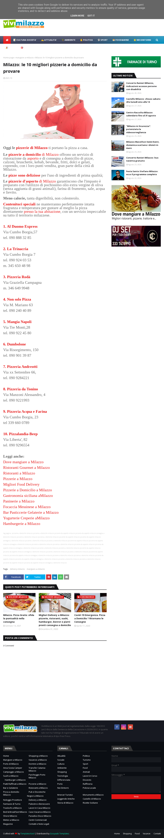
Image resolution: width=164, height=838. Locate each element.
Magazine (8, 823)
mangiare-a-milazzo (25, 57)
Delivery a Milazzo (37, 799)
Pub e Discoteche (37, 791)
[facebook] (116, 727)
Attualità (61, 755)
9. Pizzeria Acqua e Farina (25, 411)
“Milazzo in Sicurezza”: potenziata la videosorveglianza (138, 129)
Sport (85, 763)
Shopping (62, 771)
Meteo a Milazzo (11, 819)
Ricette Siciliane (90, 802)
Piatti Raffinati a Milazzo (14, 783)
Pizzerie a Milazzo (17, 479)
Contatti (157, 833)
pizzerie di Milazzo (32, 148)
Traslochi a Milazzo (12, 807)
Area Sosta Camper (12, 767)
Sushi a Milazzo (10, 775)
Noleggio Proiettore (12, 799)
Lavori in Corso (90, 775)
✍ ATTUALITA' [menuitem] (49, 39)
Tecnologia (62, 775)
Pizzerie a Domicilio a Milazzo (27, 490)
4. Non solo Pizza (17, 299)
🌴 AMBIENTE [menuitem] (68, 39)
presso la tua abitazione (42, 211)
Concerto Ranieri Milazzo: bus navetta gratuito (142, 159)
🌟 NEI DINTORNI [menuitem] (142, 39)
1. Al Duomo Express (20, 226)
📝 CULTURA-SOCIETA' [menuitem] (24, 39)
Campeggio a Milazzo (13, 771)
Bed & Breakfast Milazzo (15, 811)
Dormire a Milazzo (37, 763)
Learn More (77, 15)
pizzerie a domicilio (24, 154)
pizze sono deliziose (24, 175)
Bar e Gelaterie (10, 787)
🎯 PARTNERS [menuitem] (27, 47)
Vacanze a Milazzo (38, 759)
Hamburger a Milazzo (15, 779)
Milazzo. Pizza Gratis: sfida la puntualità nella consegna (18, 618)
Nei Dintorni (63, 787)
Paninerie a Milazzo (18, 501)
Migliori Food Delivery (21, 484)
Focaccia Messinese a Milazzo (27, 507)
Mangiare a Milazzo (12, 759)
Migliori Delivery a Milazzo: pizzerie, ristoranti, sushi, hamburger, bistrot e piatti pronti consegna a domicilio (55, 620)
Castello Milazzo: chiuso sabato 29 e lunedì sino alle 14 (143, 100)
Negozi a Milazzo (35, 795)
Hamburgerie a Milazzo (21, 524)
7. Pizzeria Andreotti (20, 367)
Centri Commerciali (38, 819)
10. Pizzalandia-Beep (20, 434)
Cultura (60, 763)
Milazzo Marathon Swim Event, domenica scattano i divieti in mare (142, 144)
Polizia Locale (89, 787)
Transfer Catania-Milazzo (37, 769)
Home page (8, 57)
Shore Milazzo (10, 815)
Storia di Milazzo (65, 802)
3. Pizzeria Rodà (16, 277)
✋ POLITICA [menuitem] (86, 39)
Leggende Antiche (66, 798)
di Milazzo (50, 154)
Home (6, 755)
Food (85, 767)
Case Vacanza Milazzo (40, 811)
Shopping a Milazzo (38, 755)
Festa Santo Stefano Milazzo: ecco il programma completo (142, 173)
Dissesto (87, 779)
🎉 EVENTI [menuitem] (11, 47)
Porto (60, 783)
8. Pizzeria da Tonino (20, 389)
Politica (86, 755)
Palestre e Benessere (39, 803)
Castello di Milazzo (92, 798)
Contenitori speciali (19, 204)
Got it (91, 15)
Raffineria (87, 783)
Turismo (87, 759)
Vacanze (146, 833)
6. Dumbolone (14, 344)
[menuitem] (7, 40)
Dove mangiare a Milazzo (23, 462)
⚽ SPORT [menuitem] (103, 39)
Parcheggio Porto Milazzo (37, 776)
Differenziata (63, 779)
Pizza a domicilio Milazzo (11, 793)
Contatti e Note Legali (39, 823)
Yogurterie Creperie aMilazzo (26, 518)
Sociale (60, 759)
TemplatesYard (27, 833)
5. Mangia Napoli (17, 322)
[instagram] (123, 727)
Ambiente (62, 767)
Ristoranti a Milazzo (19, 473)
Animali (86, 771)
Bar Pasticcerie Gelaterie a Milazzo (31, 512)
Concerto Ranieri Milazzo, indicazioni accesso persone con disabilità (141, 86)
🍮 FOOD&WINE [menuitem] (120, 39)
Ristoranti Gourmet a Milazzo (26, 467)
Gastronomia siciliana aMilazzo (28, 496)
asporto (33, 158)
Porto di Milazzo (11, 763)
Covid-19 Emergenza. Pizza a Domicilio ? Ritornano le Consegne (89, 618)
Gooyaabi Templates (59, 833)
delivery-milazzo (17, 569)
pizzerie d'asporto (23, 181)
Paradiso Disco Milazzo (40, 815)
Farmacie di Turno (11, 803)
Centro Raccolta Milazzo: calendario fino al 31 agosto (141, 114)
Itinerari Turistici (65, 794)
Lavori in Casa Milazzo (39, 807)
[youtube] (130, 727)
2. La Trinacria (15, 249)
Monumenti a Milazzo (93, 794)
